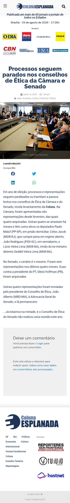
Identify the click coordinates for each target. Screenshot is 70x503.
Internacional (13, 446)
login (40, 343)
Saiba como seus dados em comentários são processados (34, 367)
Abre (19, 98)
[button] (63, 6)
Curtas (35, 98)
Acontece (26, 98)
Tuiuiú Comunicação (35, 499)
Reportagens (12, 466)
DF (7, 437)
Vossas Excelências (16, 451)
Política (52, 98)
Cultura (24, 441)
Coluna (9, 456)
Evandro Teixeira (14, 461)
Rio (15, 437)
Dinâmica (43, 98)
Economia (11, 441)
